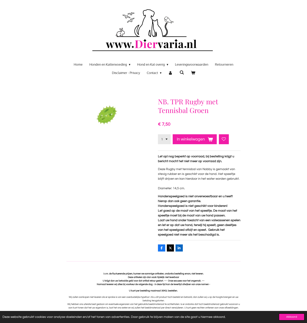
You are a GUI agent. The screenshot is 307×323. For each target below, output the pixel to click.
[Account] (170, 73)
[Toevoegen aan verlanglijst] (224, 139)
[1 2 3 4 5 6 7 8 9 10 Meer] (164, 139)
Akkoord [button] (291, 316)
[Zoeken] (181, 72)
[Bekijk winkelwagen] (193, 73)
